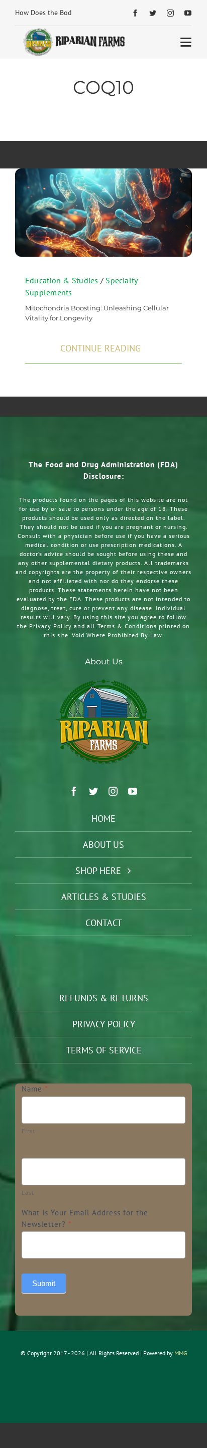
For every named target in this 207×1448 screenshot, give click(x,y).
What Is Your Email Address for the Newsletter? (85, 1218)
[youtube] (188, 13)
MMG (180, 1353)
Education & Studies (61, 280)
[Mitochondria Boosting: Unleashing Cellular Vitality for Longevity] (103, 173)
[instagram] (170, 13)
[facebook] (135, 13)
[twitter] (153, 13)
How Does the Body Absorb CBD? (65, 12)
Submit (43, 1283)
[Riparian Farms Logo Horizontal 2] (73, 31)
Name (35, 1089)
